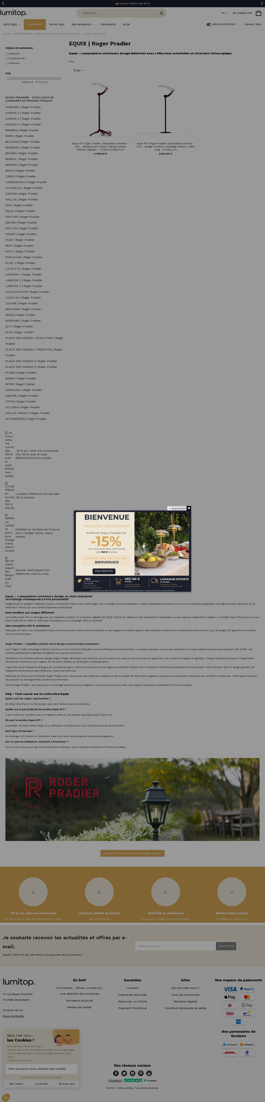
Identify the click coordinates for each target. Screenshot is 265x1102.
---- (79, 568)
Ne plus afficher (179, 509)
